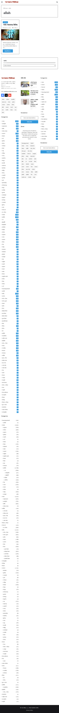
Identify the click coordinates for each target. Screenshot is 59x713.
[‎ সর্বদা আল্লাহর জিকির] (10, 34)
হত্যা (15, 109)
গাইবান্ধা (3, 145)
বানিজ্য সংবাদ (4, 360)
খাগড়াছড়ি (4, 202)
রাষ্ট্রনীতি (3, 340)
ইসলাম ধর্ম (5, 22)
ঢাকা (3, 138)
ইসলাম (9, 102)
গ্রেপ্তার (3, 104)
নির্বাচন (3, 242)
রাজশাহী (3, 163)
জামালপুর (3, 200)
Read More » (8, 51)
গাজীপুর (3, 153)
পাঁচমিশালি (4, 251)
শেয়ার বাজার (4, 367)
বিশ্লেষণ (3, 350)
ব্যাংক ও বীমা (4, 358)
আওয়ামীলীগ (13, 99)
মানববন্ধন (4, 249)
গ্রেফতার (8, 104)
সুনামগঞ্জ (3, 177)
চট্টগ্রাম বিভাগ (4, 311)
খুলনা (3, 180)
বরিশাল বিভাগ (4, 316)
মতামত (3, 345)
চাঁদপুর (3, 187)
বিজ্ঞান (3, 281)
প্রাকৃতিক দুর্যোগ (5, 276)
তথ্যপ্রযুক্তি (4, 412)
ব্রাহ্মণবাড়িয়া (4, 182)
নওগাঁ (3, 286)
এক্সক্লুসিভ (4, 123)
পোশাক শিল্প (4, 365)
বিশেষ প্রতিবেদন (5, 392)
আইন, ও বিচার (4, 343)
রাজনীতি (3, 217)
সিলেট (3, 148)
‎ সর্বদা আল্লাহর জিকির (10, 24)
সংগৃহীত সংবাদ (4, 338)
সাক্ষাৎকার (3, 353)
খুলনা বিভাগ (4, 318)
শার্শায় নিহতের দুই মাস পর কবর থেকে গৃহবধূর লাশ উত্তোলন (34, 92)
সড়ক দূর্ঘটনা (4, 394)
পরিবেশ (3, 303)
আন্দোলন (3, 266)
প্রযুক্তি (3, 261)
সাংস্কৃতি (3, 380)
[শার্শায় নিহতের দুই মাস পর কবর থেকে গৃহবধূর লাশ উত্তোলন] (25, 93)
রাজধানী (3, 222)
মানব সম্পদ (4, 363)
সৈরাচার (11, 109)
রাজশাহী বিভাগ (4, 321)
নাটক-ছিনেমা (4, 382)
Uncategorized (6, 288)
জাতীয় (3, 293)
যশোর (3, 207)
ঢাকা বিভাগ (4, 313)
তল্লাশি (3, 264)
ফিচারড (3, 397)
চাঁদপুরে (3, 160)
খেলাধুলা (3, 377)
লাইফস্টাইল (4, 407)
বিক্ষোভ (3, 274)
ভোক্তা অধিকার (5, 409)
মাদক (3, 109)
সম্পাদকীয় (4, 348)
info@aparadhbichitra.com (10, 91)
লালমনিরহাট (4, 195)
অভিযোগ (7, 99)
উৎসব (3, 387)
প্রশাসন (3, 296)
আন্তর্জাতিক (4, 335)
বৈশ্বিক (3, 229)
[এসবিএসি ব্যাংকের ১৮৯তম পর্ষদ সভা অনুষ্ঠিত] (25, 84)
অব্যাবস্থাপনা (4, 126)
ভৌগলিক (3, 227)
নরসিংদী (3, 291)
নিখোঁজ (3, 279)
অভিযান (3, 99)
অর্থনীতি (3, 355)
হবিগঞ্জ (3, 173)
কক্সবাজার (3, 168)
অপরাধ (3, 121)
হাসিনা (3, 112)
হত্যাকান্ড (3, 256)
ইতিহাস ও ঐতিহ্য (5, 402)
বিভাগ (3, 308)
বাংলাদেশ (7, 107)
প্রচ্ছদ (3, 271)
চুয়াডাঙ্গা (3, 192)
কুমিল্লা (13, 102)
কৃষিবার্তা (3, 254)
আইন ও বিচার (4, 298)
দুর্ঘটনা (3, 306)
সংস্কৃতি (3, 390)
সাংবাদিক (7, 109)
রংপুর (3, 150)
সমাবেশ (3, 269)
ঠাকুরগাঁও (3, 197)
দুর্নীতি (3, 107)
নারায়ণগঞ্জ (4, 165)
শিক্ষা (3, 244)
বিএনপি (12, 107)
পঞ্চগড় (3, 155)
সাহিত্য (3, 283)
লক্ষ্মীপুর (3, 170)
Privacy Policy (29, 710)
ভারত (15, 107)
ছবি (2, 331)
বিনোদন (3, 375)
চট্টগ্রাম (13, 104)
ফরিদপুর (3, 399)
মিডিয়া (3, 326)
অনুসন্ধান (3, 234)
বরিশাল (3, 143)
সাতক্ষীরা (3, 190)
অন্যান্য (3, 214)
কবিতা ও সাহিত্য (5, 385)
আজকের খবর (4, 102)
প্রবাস (3, 372)
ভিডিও (3, 328)
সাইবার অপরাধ (4, 131)
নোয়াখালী (3, 175)
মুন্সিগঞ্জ (3, 205)
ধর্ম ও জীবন (4, 212)
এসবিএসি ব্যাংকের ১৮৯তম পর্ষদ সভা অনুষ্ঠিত (33, 84)
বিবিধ (3, 323)
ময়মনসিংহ (3, 158)
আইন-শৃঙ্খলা (4, 301)
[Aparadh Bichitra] (12, 2)
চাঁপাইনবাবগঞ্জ (4, 185)
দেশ (2, 219)
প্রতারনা (3, 239)
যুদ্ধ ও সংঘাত (4, 404)
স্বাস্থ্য (3, 247)
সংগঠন (3, 237)
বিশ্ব (3, 370)
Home (6, 8)
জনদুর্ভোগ (4, 224)
